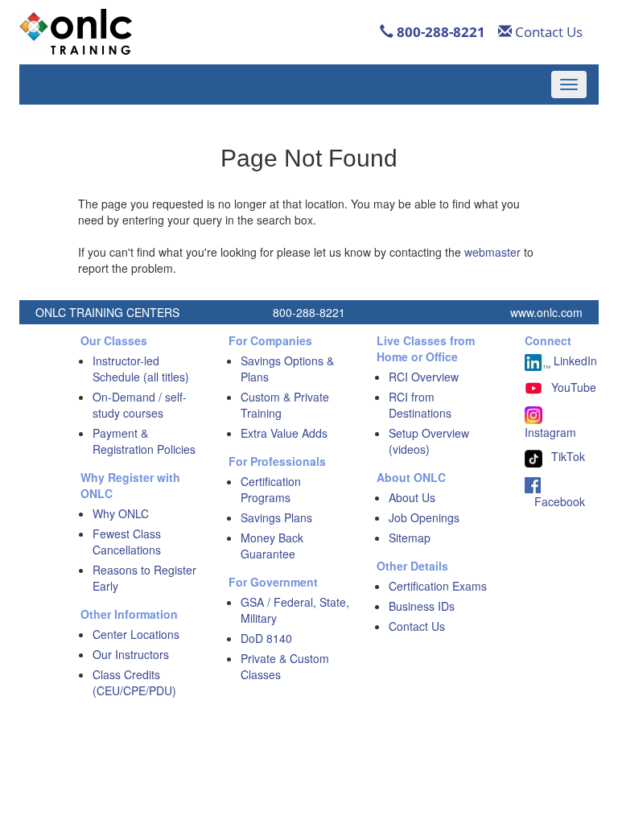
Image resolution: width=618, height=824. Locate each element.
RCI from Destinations (420, 405)
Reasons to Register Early (144, 578)
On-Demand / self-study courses (140, 405)
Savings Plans (276, 517)
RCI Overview (424, 377)
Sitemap (410, 537)
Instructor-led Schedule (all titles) (141, 368)
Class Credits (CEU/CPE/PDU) (134, 682)
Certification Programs (271, 489)
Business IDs (422, 606)
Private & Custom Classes (285, 666)
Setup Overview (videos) (429, 441)
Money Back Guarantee (272, 545)
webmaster (492, 252)
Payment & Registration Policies (144, 441)
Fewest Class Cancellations (127, 541)
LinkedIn (573, 360)
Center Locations (136, 634)
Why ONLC (121, 513)
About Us (412, 497)
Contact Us (547, 32)
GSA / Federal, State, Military (295, 610)
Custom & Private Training (285, 405)
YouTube (573, 387)
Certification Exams (438, 586)
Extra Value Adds (284, 433)
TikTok (568, 456)
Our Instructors (131, 654)
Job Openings (424, 517)
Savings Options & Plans (287, 368)
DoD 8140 (266, 638)
